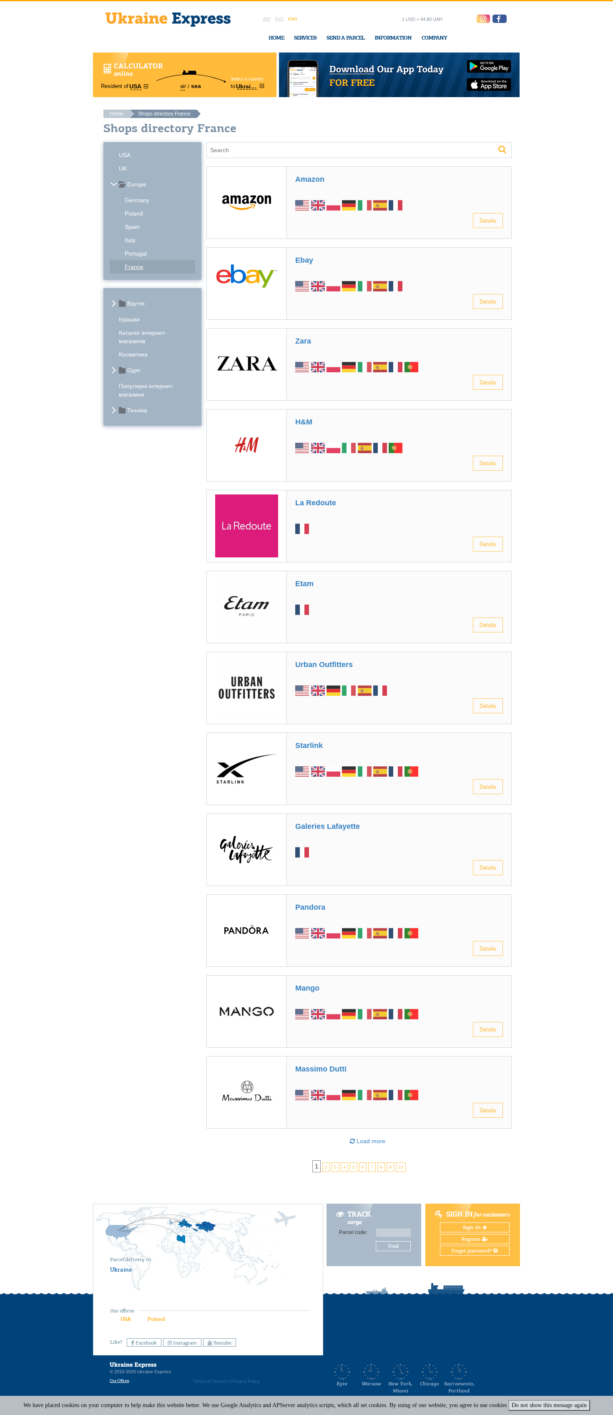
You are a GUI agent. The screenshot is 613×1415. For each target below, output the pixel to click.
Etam (304, 584)
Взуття (136, 303)
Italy (130, 240)
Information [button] (393, 37)
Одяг (134, 370)
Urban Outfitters (324, 664)
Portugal (136, 253)
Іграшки (129, 319)
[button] (499, 19)
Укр (267, 19)
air (183, 86)
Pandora (310, 907)
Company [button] (434, 37)
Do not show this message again (549, 1405)
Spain (132, 226)
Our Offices (119, 1380)
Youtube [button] (221, 1343)
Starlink (309, 745)
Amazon (309, 179)
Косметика (133, 354)
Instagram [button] (184, 1343)
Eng (292, 19)
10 (400, 1167)
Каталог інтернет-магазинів (143, 336)
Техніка (137, 410)
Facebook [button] (145, 1343)
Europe (136, 184)
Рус (279, 19)
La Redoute (315, 503)
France (134, 266)
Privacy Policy (245, 1381)
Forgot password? (472, 1250)
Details (488, 220)
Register (472, 1239)
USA (125, 155)
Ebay (304, 260)
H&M (303, 422)
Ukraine (121, 1269)
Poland (134, 213)
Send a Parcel (345, 37)
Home (276, 37)
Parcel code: (353, 1232)
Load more (370, 1141)
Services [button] (305, 37)
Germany (137, 200)
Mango (307, 988)
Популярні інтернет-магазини (146, 390)
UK (123, 168)
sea (196, 86)
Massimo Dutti (321, 1069)
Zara (303, 341)
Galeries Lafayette (327, 826)
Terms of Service (210, 1381)
